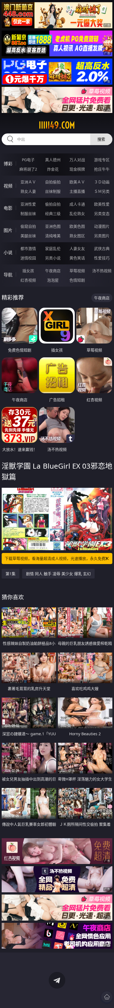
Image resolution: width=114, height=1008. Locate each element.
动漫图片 (102, 226)
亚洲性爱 (28, 204)
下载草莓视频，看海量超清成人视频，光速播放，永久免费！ (57, 558)
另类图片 (102, 235)
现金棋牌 (77, 169)
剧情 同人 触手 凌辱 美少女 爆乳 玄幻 (58, 573)
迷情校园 (28, 258)
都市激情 (28, 248)
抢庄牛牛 (102, 169)
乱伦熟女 (77, 213)
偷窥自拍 (28, 226)
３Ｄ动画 (102, 182)
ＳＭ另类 (102, 191)
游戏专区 (102, 159)
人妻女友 (77, 248)
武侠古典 (102, 248)
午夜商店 (53, 270)
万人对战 (77, 159)
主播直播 (77, 191)
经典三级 (53, 213)
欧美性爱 (102, 204)
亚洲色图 (53, 226)
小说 (8, 252)
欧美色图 (77, 226)
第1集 (10, 573)
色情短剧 (77, 280)
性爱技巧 (102, 258)
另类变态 (102, 213)
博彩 (8, 164)
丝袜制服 (53, 191)
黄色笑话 (77, 258)
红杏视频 (28, 280)
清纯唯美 (53, 235)
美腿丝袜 (28, 235)
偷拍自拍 (53, 204)
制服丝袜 (28, 213)
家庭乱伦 (53, 248)
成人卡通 (77, 204)
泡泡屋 (53, 280)
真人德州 (53, 159)
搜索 (101, 139)
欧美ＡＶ (77, 182)
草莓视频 (77, 270)
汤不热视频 (102, 270)
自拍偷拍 (53, 182)
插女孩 (28, 270)
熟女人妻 (28, 191)
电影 (8, 208)
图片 (8, 230)
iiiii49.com (57, 125)
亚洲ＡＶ (28, 182)
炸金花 (53, 169)
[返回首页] (106, 996)
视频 (8, 186)
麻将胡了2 (28, 169)
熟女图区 (77, 235)
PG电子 (28, 159)
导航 (8, 275)
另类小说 (53, 258)
